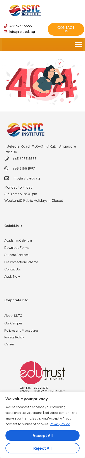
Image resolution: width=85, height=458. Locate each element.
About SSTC (13, 315)
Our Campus (13, 323)
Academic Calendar (18, 240)
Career (9, 344)
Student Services (16, 255)
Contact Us (12, 269)
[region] (42, 425)
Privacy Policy (60, 424)
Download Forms (16, 247)
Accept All (42, 435)
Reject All (42, 448)
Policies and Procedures (21, 330)
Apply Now (12, 276)
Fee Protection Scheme (21, 262)
